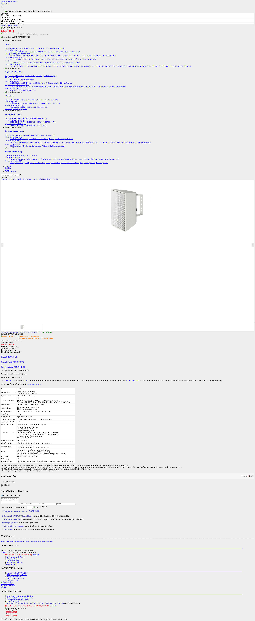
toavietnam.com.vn (12, 564)
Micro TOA (9, 96)
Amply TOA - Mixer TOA (13, 72)
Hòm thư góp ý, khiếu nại (15, 562)
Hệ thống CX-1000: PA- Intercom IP (139, 142)
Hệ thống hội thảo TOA (13, 114)
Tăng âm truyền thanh (119, 86)
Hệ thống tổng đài (15, 146)
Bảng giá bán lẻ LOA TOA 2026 (17, 573)
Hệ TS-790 (21, 122)
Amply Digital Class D (25, 76)
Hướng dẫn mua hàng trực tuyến (17, 575)
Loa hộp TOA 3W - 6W (17, 55)
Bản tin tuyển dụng (13, 561)
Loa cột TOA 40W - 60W (52, 63)
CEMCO (4, 552)
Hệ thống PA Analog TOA (13, 135)
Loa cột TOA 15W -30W (35, 63)
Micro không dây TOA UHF (26, 100)
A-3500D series (26, 83)
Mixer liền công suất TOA (27, 90)
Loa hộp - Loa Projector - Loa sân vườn (34, 48)
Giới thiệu (8, 168)
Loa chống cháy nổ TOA (73, 59)
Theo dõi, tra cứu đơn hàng (15, 578)
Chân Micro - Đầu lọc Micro (70, 163)
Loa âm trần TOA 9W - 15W (38, 52)
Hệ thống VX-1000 (92, 142)
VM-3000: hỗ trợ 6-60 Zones (38, 139)
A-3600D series (38, 83)
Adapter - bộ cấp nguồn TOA (87, 159)
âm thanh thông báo (132, 380)
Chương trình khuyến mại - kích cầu (18, 600)
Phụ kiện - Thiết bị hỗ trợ (13, 152)
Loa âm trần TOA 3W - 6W (18, 52)
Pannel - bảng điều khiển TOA (67, 159)
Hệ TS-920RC (42, 125)
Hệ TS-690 (13, 122)
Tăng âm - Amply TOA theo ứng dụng (45, 76)
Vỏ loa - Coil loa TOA (37, 163)
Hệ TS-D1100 (31, 122)
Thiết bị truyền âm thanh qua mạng (53, 146)
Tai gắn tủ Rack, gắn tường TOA (108, 159)
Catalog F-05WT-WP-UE (9, 357)
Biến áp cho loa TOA (53, 163)
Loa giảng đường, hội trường (122, 66)
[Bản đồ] (36, 555)
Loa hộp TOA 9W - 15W (34, 55)
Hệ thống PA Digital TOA (30, 135)
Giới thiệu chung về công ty (15, 557)
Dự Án (7, 170)
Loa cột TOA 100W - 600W (71, 63)
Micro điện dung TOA (32, 103)
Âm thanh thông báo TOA (14, 131)
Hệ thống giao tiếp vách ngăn (32, 146)
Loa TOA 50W (153, 66)
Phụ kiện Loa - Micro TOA (28, 155)
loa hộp (25, 380)
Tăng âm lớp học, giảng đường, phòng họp (66, 86)
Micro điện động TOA (17, 103)
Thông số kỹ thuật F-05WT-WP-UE (12, 362)
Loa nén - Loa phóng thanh (55, 48)
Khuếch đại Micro (102, 163)
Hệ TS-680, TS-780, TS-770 (46, 122)
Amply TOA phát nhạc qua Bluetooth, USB (37, 86)
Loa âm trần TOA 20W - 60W (58, 52)
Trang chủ (8, 166)
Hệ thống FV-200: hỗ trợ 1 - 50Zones (61, 139)
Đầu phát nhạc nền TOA (17, 159)
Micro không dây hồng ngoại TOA (47, 100)
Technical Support (10, 171)
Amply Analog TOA (11, 76)
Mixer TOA (13, 90)
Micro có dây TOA (11, 100)
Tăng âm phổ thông (16, 86)
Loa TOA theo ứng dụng (13, 64)
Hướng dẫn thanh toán (14, 576)
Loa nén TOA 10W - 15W (18, 59)
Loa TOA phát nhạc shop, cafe (101, 66)
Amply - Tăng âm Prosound (63, 83)
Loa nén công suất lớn (89, 59)
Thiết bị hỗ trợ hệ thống (12, 155)
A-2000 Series (14, 79)
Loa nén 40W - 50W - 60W (54, 59)
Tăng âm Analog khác (27, 79)
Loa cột (7, 61)
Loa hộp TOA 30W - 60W (52, 55)
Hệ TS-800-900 (15, 125)
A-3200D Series (15, 83)
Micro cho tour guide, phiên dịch (37, 107)
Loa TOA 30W (164, 66)
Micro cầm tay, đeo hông (17, 107)
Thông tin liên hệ (12, 559)
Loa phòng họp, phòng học (82, 66)
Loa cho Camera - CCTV (50, 66)
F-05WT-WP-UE (9, 380)
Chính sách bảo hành (13, 601)
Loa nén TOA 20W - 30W (36, 59)
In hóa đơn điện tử (12, 580)
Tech (6, 3)
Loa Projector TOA (89, 55)
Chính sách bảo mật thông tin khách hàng (20, 596)
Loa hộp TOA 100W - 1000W (71, 55)
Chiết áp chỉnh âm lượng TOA (19, 163)
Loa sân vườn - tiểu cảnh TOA (106, 55)
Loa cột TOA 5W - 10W (17, 63)
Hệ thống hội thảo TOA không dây (36, 118)
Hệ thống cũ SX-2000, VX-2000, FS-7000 (113, 142)
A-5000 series (48, 83)
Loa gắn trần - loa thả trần (13, 48)
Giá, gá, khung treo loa (87, 163)
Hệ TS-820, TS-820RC (28, 125)
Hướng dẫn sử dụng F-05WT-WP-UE (13, 367)
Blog (2, 3)
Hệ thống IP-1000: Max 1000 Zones (21, 142)
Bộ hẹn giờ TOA (32, 159)
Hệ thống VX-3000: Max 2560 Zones (46, 142)
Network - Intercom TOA (47, 135)
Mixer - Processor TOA (12, 88)
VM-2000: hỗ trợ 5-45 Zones (19, 139)
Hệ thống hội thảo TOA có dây (14, 118)
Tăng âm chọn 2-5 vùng (88, 86)
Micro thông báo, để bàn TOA (50, 103)
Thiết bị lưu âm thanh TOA (47, 159)
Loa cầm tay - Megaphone (32, 66)
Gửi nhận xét (5, 485)
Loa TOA (8, 44)
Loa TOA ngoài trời (65, 66)
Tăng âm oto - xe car (104, 86)
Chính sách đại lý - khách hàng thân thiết (19, 598)
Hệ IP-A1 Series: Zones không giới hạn (71, 142)
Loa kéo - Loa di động (139, 66)
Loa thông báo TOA (16, 66)
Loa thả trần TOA (74, 52)
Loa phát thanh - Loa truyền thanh (181, 66)
